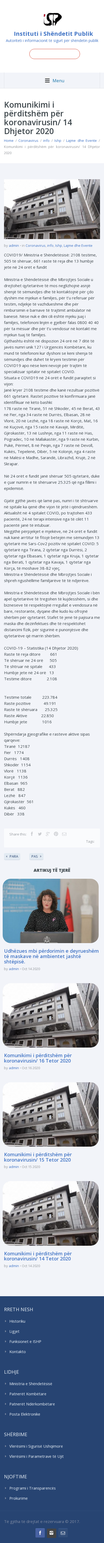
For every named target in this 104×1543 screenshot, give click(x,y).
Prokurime (18, 1498)
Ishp (57, 140)
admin (14, 245)
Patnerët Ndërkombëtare (32, 1404)
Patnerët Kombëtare (27, 1393)
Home (9, 140)
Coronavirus (28, 140)
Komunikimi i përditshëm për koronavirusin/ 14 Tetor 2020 (38, 1256)
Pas (34, 856)
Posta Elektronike (24, 1414)
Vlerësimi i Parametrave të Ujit (36, 1456)
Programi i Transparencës (32, 1488)
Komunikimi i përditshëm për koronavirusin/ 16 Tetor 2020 (38, 1058)
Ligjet (14, 1331)
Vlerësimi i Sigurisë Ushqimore (36, 1446)
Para (14, 856)
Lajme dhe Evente (81, 140)
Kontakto (17, 1351)
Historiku (17, 1321)
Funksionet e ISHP (25, 1341)
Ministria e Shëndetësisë (30, 1383)
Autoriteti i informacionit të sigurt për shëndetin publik (52, 40)
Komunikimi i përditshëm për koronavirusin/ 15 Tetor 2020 (38, 1157)
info (46, 140)
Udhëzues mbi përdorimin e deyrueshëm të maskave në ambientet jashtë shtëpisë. (51, 956)
